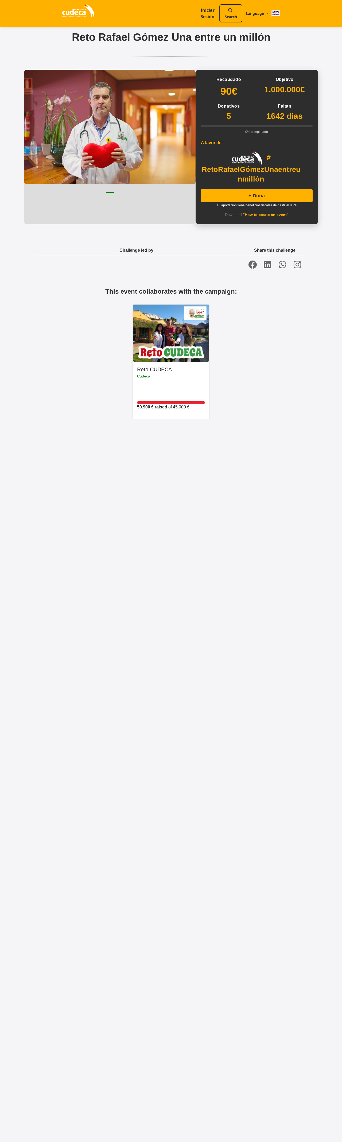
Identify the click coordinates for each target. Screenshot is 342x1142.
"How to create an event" (266, 214)
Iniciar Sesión (208, 13)
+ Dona (256, 195)
